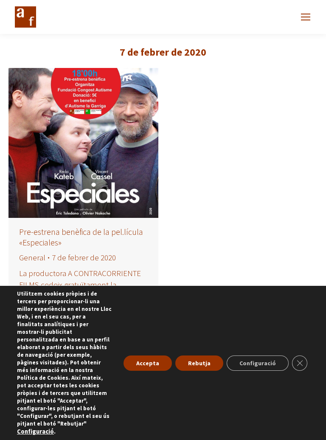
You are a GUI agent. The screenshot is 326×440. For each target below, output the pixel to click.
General (32, 257)
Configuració (35, 431)
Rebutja (199, 363)
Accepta (147, 363)
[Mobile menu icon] (305, 17)
